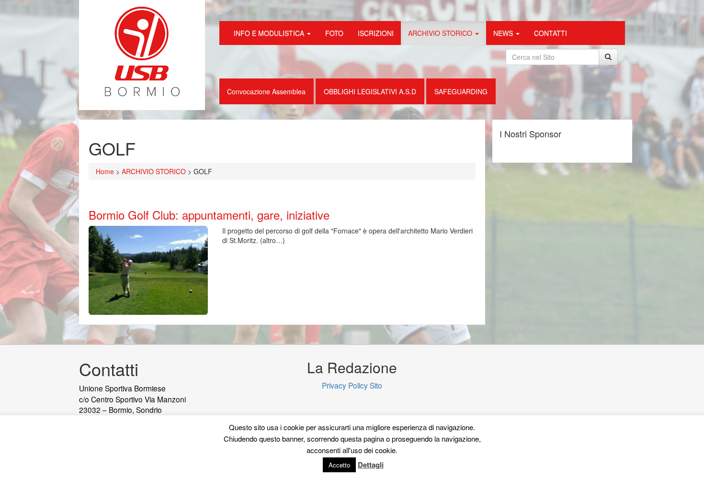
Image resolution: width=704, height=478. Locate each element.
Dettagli (371, 464)
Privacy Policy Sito (352, 385)
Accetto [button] (339, 464)
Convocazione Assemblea (266, 91)
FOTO (334, 33)
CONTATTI (550, 33)
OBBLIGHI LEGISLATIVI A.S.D (370, 91)
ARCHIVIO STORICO (441, 33)
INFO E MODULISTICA (270, 33)
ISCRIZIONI (376, 33)
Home (105, 171)
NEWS (504, 33)
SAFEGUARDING (461, 91)
